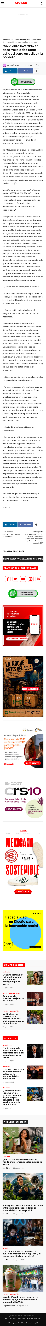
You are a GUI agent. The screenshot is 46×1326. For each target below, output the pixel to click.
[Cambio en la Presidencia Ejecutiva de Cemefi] (35, 999)
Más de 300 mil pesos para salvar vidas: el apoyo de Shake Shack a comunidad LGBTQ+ (20, 1300)
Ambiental (6, 972)
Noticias (6, 40)
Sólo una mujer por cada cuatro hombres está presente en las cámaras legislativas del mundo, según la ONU (34, 538)
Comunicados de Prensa (11, 993)
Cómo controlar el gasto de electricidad (11, 535)
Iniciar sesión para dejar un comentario (23, 559)
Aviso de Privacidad (34, 1318)
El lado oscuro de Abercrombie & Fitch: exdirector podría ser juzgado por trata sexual (13, 1053)
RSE (11, 40)
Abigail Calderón (9, 1305)
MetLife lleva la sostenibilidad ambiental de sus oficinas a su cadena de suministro (13, 1019)
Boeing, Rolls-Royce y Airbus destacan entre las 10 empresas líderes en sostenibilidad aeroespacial (23, 1208)
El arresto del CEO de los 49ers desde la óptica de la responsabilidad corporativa (13, 1074)
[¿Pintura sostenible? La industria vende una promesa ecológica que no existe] (35, 978)
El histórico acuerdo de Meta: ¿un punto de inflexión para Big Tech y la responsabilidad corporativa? (22, 1254)
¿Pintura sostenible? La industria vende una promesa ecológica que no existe (13, 979)
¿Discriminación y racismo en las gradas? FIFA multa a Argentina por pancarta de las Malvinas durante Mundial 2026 (13, 1097)
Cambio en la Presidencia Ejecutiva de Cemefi (14, 998)
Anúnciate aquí (10, 1318)
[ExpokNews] (5, 65)
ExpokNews (14, 65)
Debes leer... (7, 1045)
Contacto (21, 1318)
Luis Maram (7, 1260)
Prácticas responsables (11, 1011)
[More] (36, 70)
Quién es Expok (29, 1316)
